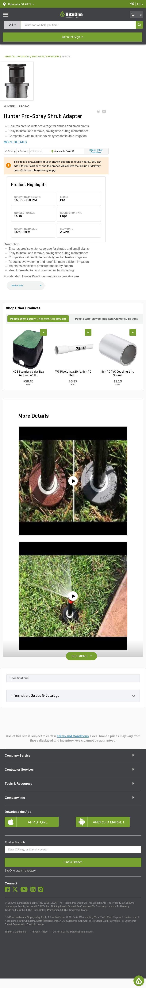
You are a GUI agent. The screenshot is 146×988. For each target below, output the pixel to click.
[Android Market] (108, 823)
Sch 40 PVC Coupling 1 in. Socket (117, 373)
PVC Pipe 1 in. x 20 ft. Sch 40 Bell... (73, 373)
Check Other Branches (96, 151)
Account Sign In (72, 37)
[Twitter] (16, 890)
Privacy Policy (40, 931)
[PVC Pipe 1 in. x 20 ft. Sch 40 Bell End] (72, 349)
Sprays (66, 56)
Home (8, 56)
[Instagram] (41, 890)
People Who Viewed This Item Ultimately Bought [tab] (106, 318)
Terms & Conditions (15, 931)
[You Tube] (25, 890)
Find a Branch (15, 842)
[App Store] (37, 823)
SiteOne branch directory (20, 870)
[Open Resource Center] (138, 980)
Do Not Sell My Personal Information (73, 931)
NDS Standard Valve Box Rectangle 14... (28, 373)
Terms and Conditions (73, 736)
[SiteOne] (71, 17)
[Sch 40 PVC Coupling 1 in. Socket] (117, 349)
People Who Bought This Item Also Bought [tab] (38, 318)
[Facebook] (8, 890)
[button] (19, 4)
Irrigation (38, 56)
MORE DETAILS (15, 142)
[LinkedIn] (33, 890)
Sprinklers (53, 56)
